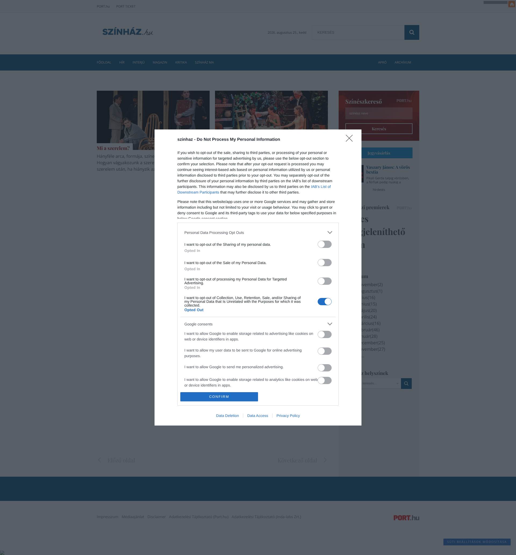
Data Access (257, 415)
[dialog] (258, 277)
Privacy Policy (288, 415)
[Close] (351, 140)
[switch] (325, 244)
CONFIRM (219, 397)
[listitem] (258, 232)
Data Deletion (227, 415)
